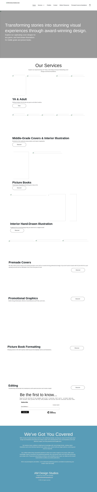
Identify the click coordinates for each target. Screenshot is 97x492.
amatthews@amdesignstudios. (43, 477)
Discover (19, 144)
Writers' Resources (64, 5)
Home (34, 5)
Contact (55, 5)
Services (40, 5)
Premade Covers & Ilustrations (79, 5)
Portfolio (49, 5)
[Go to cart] (90, 5)
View (19, 105)
